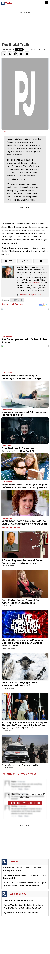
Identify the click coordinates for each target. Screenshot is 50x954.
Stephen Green (7, 49)
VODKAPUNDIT (17, 300)
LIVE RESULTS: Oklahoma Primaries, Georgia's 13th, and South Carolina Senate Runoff (23, 642)
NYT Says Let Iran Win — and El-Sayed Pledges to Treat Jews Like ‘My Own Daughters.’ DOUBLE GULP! (24, 725)
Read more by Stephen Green (30, 295)
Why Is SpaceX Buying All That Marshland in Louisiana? (19, 684)
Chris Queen (7, 606)
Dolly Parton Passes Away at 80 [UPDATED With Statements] (20, 601)
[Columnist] (9, 271)
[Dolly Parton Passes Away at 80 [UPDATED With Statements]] (25, 583)
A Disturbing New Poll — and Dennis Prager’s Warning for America (23, 562)
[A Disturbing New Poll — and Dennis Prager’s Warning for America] (25, 544)
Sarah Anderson (8, 648)
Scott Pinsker (7, 731)
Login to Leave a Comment (25, 803)
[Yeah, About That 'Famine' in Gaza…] (25, 748)
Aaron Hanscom (8, 566)
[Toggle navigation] (46, 3)
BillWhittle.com (34, 282)
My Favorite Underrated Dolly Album (21, 913)
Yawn (3, 131)
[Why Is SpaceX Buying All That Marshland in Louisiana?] (25, 666)
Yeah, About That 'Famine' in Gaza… (22, 765)
